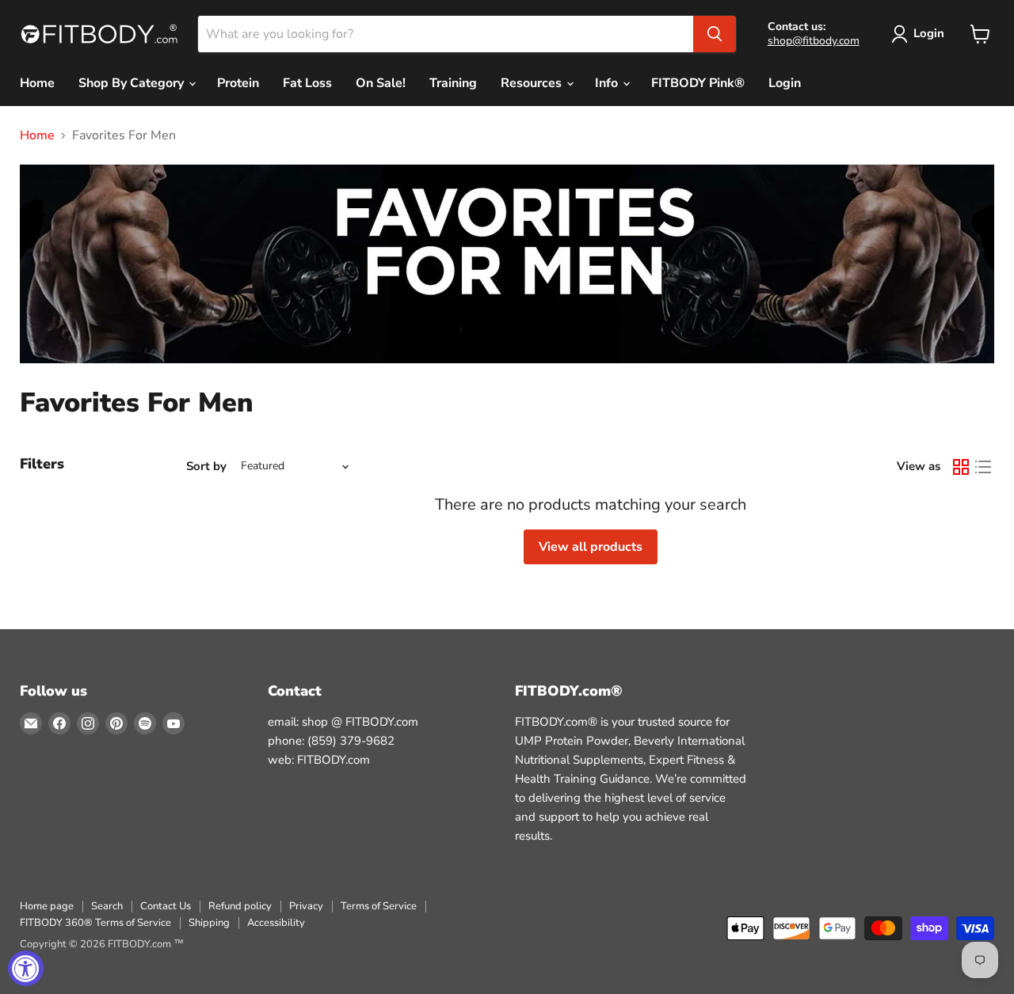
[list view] (983, 467)
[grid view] (961, 467)
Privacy (306, 906)
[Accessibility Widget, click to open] (26, 968)
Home (37, 83)
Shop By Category (132, 83)
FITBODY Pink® (698, 83)
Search (107, 906)
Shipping (209, 923)
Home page (47, 906)
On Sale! (381, 83)
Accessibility (276, 923)
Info (608, 83)
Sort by (206, 466)
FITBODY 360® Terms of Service (95, 923)
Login (928, 33)
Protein (238, 83)
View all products (590, 547)
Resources (533, 83)
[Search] (714, 34)
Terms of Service (379, 906)
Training (453, 83)
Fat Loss (307, 83)
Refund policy (240, 906)
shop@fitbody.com (814, 40)
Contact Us (165, 906)
